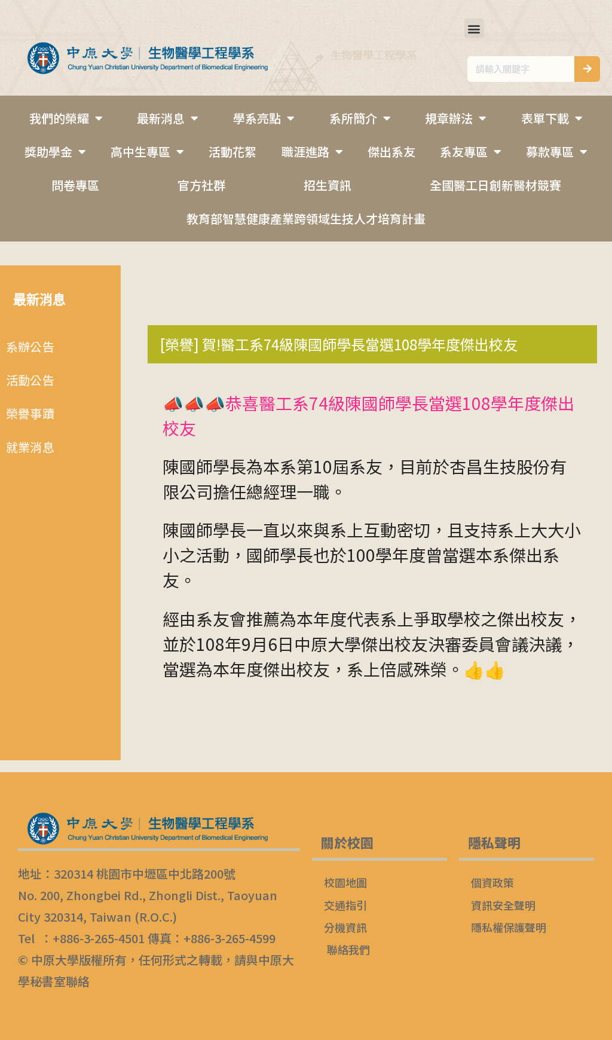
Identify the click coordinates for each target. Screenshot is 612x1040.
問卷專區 (75, 185)
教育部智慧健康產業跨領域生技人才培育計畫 (306, 218)
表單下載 (545, 118)
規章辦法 (449, 118)
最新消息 (161, 118)
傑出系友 (391, 151)
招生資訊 (327, 185)
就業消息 (30, 446)
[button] (474, 28)
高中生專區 (140, 151)
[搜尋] (587, 69)
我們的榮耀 (59, 118)
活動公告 (30, 380)
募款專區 (550, 151)
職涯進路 (305, 151)
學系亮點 (257, 118)
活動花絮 (232, 151)
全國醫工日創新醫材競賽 (495, 185)
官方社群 (201, 185)
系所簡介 (353, 118)
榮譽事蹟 (30, 413)
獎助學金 (48, 151)
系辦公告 (30, 346)
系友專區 (464, 151)
